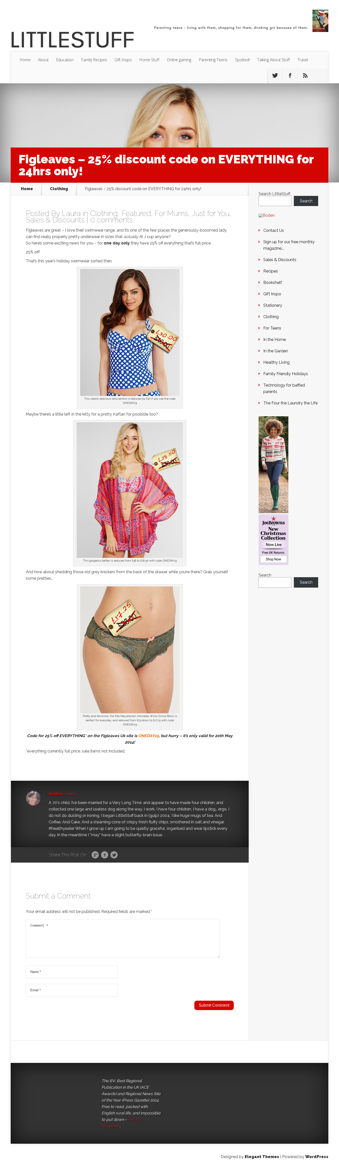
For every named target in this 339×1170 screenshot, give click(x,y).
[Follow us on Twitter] (275, 76)
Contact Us (273, 230)
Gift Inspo (123, 59)
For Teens (272, 328)
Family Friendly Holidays (285, 373)
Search (306, 201)
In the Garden (275, 351)
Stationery (272, 305)
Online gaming (179, 59)
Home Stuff (149, 59)
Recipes (270, 271)
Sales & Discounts (55, 219)
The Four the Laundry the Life (290, 403)
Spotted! (242, 59)
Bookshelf (272, 282)
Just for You (211, 213)
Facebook (104, 855)
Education (65, 59)
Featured (136, 213)
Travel (302, 59)
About (43, 59)
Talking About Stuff (273, 59)
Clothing (59, 189)
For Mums (171, 213)
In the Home (274, 339)
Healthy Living (276, 362)
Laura (71, 213)
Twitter (114, 855)
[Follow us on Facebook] (290, 76)
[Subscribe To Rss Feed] (305, 76)
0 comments (111, 219)
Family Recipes (94, 59)
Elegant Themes (262, 1156)
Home (25, 59)
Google (95, 855)
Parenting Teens (213, 59)
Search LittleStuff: (275, 193)
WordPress (316, 1156)
